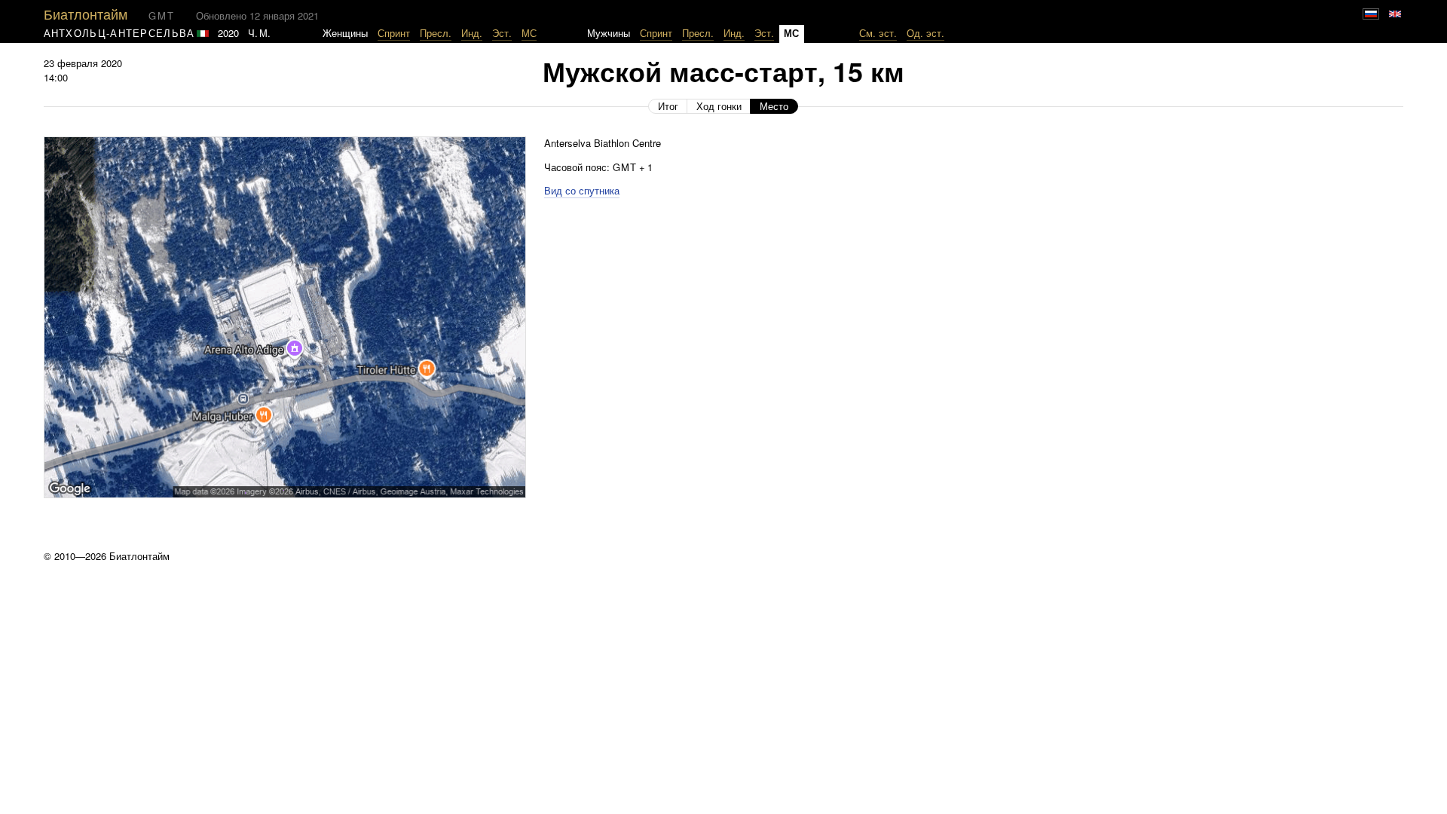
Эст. (502, 33)
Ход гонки (719, 106)
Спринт (394, 33)
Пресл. (435, 33)
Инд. (471, 33)
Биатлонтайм (85, 13)
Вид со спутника (581, 190)
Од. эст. (925, 33)
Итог (668, 106)
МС (529, 33)
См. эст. (878, 33)
